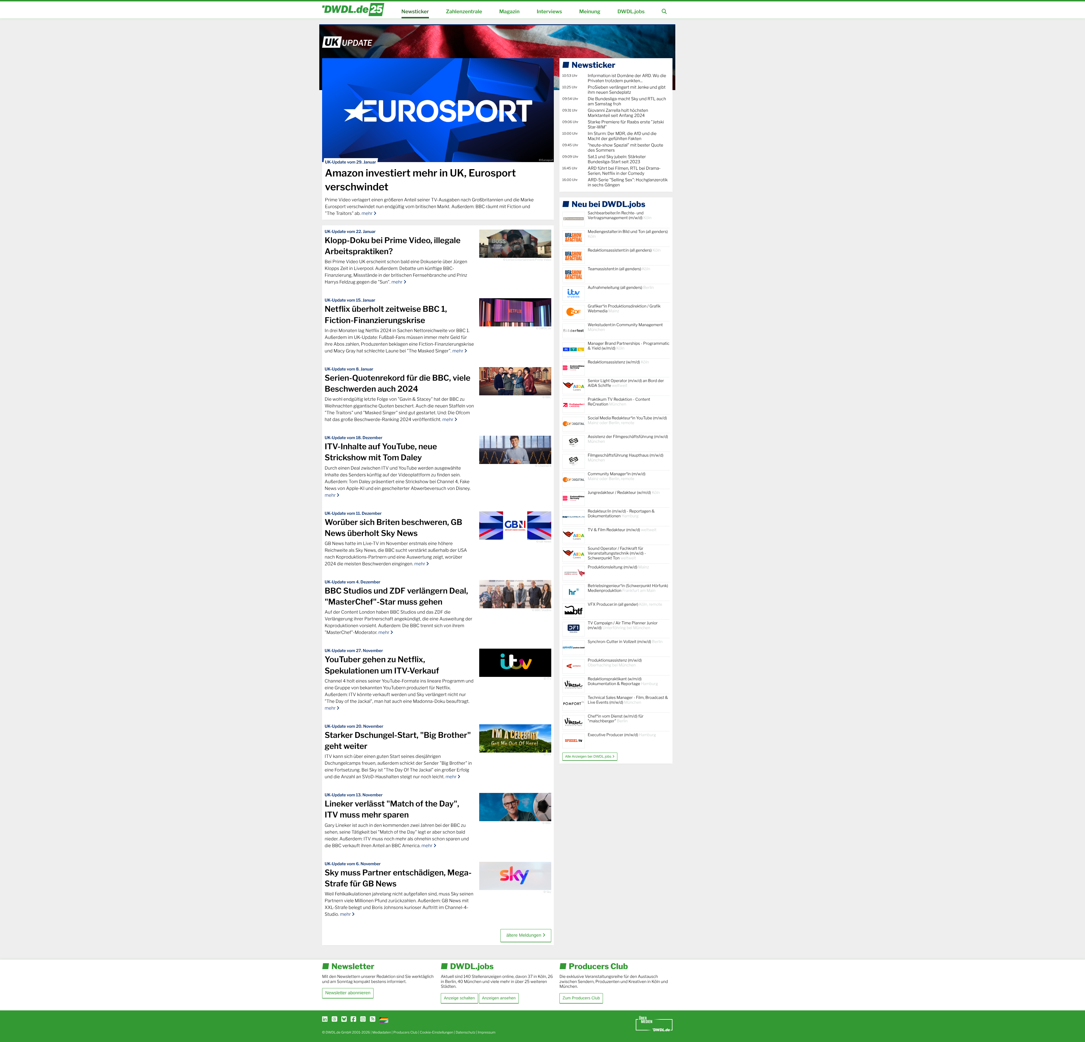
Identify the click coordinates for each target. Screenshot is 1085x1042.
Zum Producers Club (581, 998)
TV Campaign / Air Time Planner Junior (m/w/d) (622, 625)
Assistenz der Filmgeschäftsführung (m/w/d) (628, 439)
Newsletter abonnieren (347, 993)
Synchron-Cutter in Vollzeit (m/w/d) (625, 641)
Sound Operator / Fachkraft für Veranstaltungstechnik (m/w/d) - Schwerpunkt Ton (617, 553)
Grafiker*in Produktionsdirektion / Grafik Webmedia (624, 308)
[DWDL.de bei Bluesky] (344, 1019)
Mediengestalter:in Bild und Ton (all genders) (628, 234)
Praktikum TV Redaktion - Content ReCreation (619, 402)
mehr (368, 213)
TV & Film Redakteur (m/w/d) (622, 529)
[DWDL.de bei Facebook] (353, 1019)
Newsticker (415, 12)
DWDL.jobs (631, 12)
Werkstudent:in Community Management (625, 327)
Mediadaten (381, 1032)
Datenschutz (466, 1032)
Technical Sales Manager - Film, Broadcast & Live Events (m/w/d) (628, 700)
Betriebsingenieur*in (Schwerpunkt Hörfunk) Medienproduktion (628, 588)
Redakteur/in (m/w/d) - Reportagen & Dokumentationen (621, 513)
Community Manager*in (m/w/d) (616, 476)
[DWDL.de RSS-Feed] (372, 1019)
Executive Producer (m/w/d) (622, 735)
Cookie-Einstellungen (436, 1032)
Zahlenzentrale (464, 12)
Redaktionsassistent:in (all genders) (624, 250)
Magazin (509, 12)
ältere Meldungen (524, 935)
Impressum (487, 1032)
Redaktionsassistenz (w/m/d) (618, 362)
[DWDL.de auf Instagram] (363, 1019)
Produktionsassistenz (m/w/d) (615, 663)
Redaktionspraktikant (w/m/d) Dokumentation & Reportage (623, 681)
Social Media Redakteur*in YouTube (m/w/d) (627, 420)
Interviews (549, 12)
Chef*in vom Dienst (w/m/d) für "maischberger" (615, 718)
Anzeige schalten (459, 998)
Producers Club (405, 1032)
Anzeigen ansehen (499, 998)
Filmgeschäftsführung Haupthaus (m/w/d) (625, 458)
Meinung (589, 12)
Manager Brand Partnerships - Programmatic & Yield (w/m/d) (628, 346)
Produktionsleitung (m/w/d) (618, 567)
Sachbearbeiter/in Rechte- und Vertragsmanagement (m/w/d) (620, 215)
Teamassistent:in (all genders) (619, 269)
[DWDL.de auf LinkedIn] (324, 1019)
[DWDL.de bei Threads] (334, 1019)
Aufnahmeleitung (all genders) (621, 287)
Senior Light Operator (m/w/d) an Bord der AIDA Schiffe (626, 383)
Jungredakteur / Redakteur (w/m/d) (624, 492)
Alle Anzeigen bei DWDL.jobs (588, 756)
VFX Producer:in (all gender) (625, 604)
